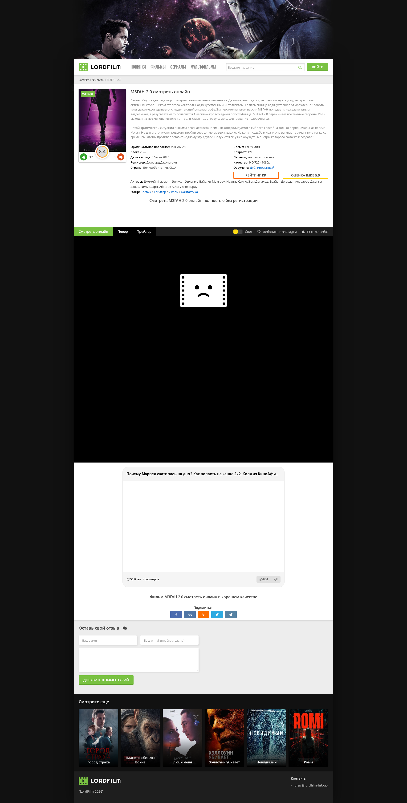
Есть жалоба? (317, 231)
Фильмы (158, 67)
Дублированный (262, 167)
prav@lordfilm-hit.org (311, 785)
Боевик (146, 192)
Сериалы (178, 67)
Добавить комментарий (106, 680)
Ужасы (173, 192)
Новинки (138, 67)
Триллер (160, 192)
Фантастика (189, 192)
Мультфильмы (203, 67)
